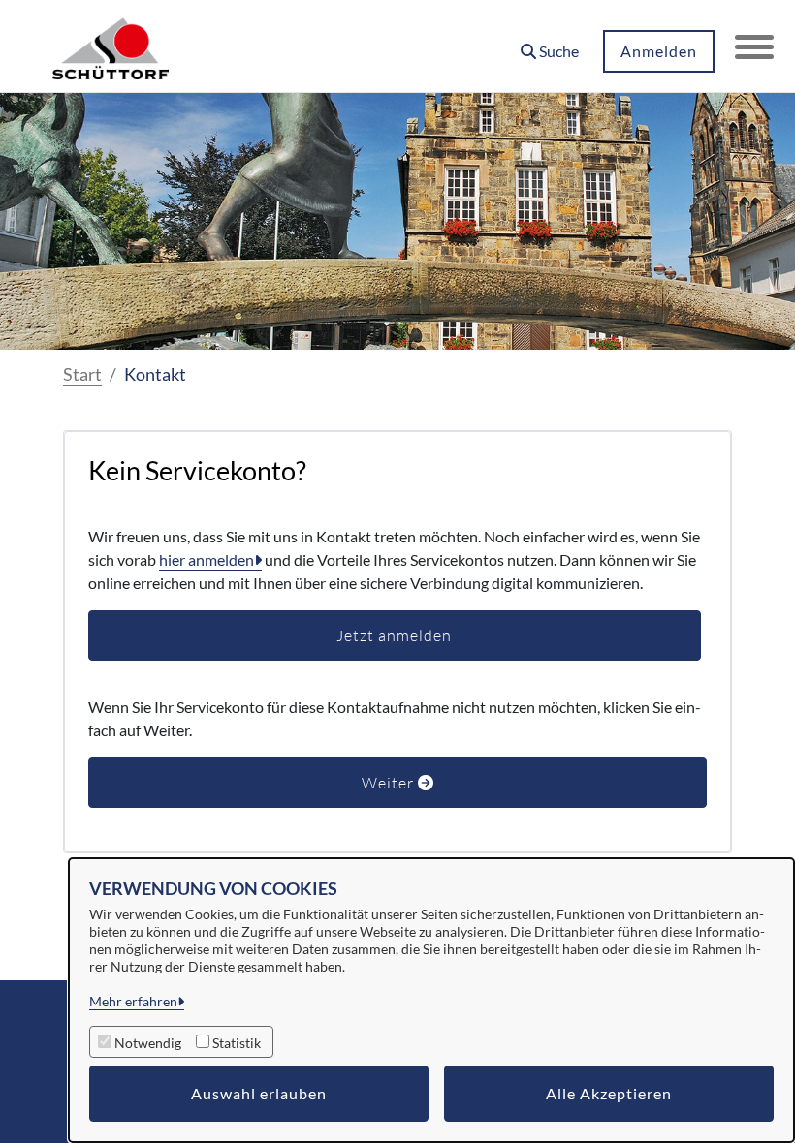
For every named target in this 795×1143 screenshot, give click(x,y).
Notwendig (147, 1043)
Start (82, 374)
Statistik (236, 1043)
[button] (549, 44)
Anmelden (658, 51)
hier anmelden (206, 559)
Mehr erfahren (133, 1001)
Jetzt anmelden (394, 635)
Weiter (390, 782)
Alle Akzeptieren (609, 1093)
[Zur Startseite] (110, 46)
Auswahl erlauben (259, 1093)
